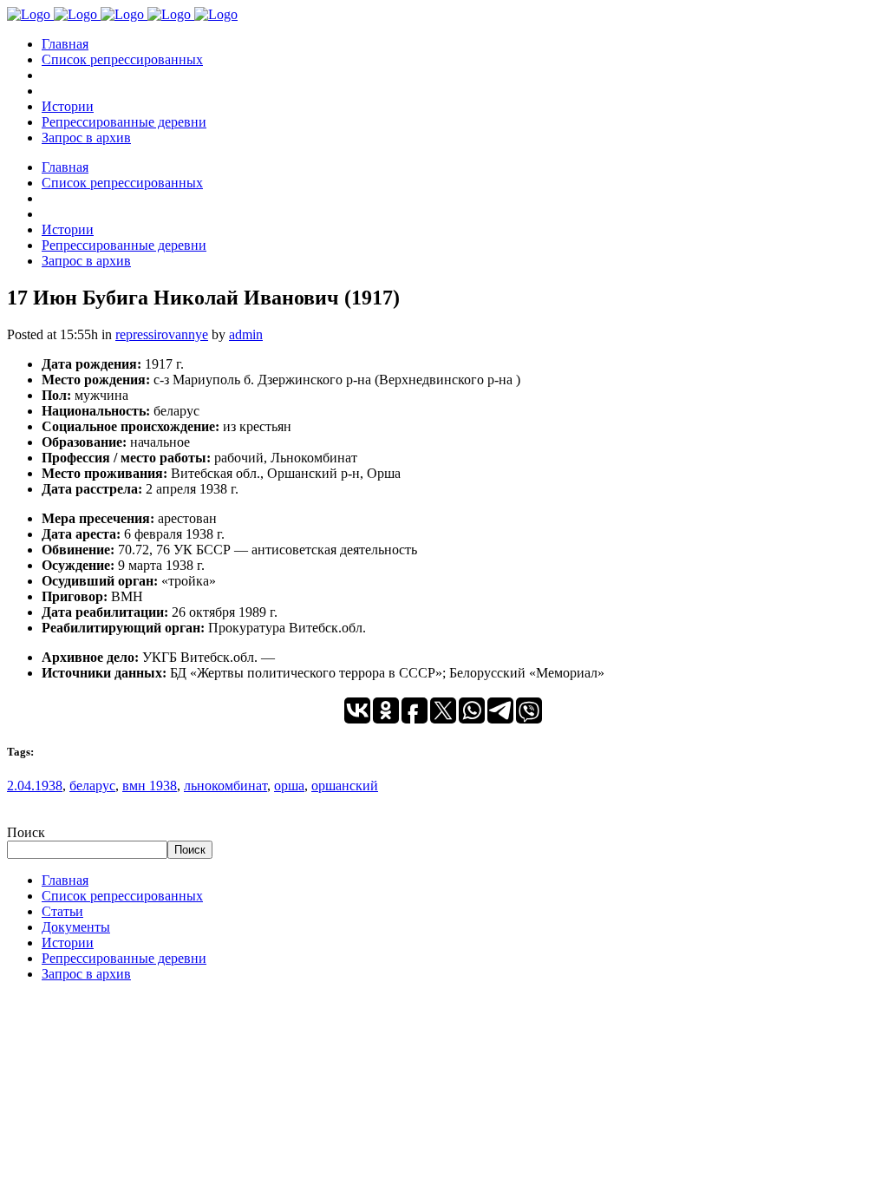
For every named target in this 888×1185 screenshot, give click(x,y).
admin (246, 334)
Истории (68, 942)
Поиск (26, 832)
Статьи (62, 911)
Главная (65, 880)
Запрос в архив (86, 973)
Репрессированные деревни (124, 958)
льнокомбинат (225, 785)
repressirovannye (161, 334)
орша (289, 785)
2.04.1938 (34, 785)
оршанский (344, 785)
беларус (92, 785)
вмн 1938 (149, 785)
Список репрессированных (122, 895)
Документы (76, 927)
